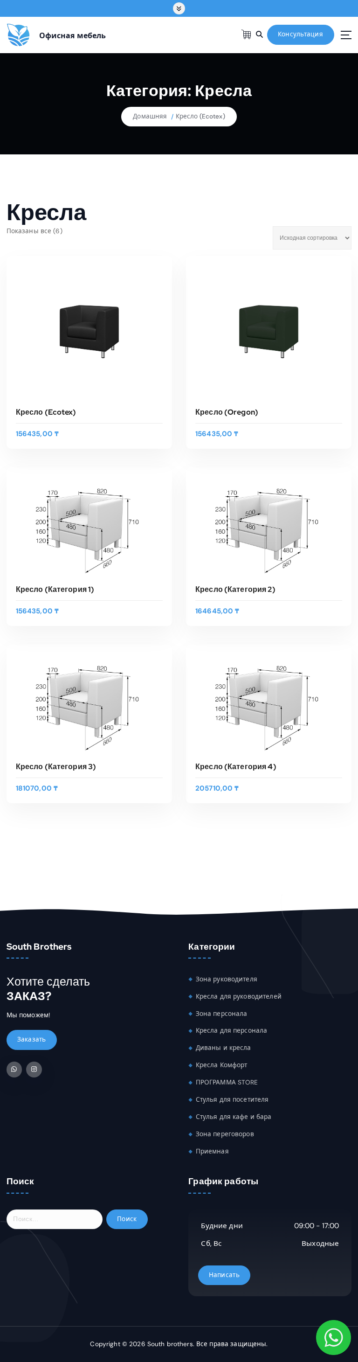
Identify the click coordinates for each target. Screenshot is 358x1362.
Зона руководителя (226, 979)
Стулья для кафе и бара (234, 1117)
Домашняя (150, 116)
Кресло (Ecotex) (200, 116)
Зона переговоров (225, 1134)
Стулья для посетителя (232, 1100)
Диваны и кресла (223, 1048)
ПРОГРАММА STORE (227, 1082)
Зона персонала (222, 1014)
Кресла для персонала (232, 1031)
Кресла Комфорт (222, 1065)
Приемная (212, 1151)
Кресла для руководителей (239, 997)
